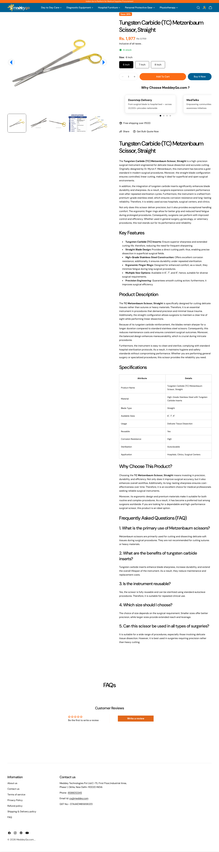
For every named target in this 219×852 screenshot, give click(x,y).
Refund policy (14, 805)
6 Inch (126, 64)
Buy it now (200, 76)
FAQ (9, 817)
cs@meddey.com (78, 798)
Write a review (135, 718)
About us (12, 783)
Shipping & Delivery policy (21, 811)
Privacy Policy (15, 800)
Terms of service (16, 794)
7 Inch (142, 64)
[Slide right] (103, 62)
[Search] (198, 8)
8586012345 (75, 792)
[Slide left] (11, 62)
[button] (160, 115)
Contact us (13, 788)
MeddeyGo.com (25, 839)
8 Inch (158, 64)
